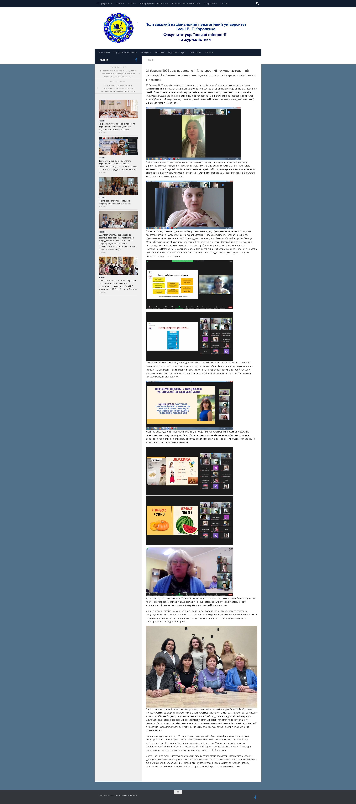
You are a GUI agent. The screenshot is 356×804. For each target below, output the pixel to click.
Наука (131, 3)
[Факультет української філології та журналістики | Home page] (178, 28)
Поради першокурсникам (125, 52)
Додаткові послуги (176, 52)
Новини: (103, 60)
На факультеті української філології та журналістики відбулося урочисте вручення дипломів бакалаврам (117, 127)
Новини (150, 60)
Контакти (209, 52)
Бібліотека (159, 52)
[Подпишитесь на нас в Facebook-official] (136, 60)
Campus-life (209, 3)
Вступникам (104, 52)
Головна (224, 3)
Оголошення (195, 52)
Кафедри (145, 52)
